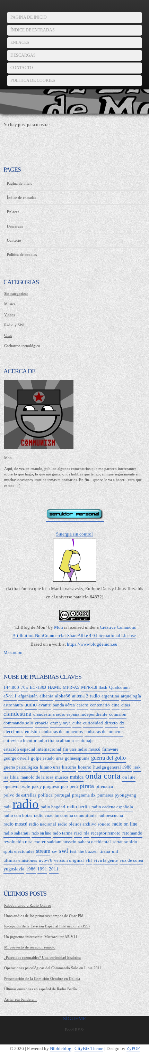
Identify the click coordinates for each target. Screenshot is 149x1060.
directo (111, 722)
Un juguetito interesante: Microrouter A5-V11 (41, 937)
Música (10, 304)
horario (84, 767)
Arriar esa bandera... (20, 999)
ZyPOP (133, 1048)
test (73, 851)
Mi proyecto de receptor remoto (29, 947)
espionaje (85, 740)
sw (54, 851)
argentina (110, 695)
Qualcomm (119, 687)
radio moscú (15, 824)
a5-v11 (10, 695)
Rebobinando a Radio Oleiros (27, 905)
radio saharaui (16, 833)
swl (63, 850)
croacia (42, 722)
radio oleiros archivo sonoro (84, 824)
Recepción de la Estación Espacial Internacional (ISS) (47, 926)
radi (7, 806)
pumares (105, 795)
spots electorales (18, 851)
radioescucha (110, 815)
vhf (89, 860)
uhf (115, 851)
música (77, 777)
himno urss (50, 767)
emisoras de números (104, 731)
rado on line (41, 833)
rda (86, 833)
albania (46, 695)
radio (25, 804)
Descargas (23, 55)
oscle (25, 786)
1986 (31, 868)
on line (128, 777)
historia (69, 767)
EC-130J (38, 687)
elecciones (13, 731)
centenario (100, 704)
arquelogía (131, 695)
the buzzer (88, 851)
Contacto (21, 68)
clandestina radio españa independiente (70, 714)
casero (82, 704)
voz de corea (131, 860)
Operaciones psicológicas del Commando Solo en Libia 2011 (53, 968)
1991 (42, 868)
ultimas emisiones (20, 860)
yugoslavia (13, 868)
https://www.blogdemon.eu (92, 644)
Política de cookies (32, 80)
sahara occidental (94, 841)
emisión (32, 731)
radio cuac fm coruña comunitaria (65, 815)
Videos (9, 314)
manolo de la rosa (36, 777)
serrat (118, 841)
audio (31, 704)
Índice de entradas (32, 30)
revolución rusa (18, 841)
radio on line (124, 824)
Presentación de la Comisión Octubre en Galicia (42, 978)
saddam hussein (62, 841)
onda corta (103, 776)
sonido (130, 841)
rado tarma (62, 833)
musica (61, 777)
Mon (58, 627)
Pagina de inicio (28, 17)
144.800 (11, 687)
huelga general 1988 (112, 767)
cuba (76, 722)
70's (24, 687)
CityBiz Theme (88, 1048)
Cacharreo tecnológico (22, 346)
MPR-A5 (71, 687)
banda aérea (64, 704)
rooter (39, 841)
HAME (54, 687)
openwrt (11, 786)
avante (44, 704)
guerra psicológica (20, 767)
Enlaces (19, 42)
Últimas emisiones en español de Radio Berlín (40, 989)
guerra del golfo (108, 758)
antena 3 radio (86, 695)
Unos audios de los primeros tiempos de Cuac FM (44, 916)
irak (137, 767)
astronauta (13, 704)
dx (122, 722)
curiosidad (93, 722)
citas (125, 704)
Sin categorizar (16, 293)
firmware (110, 749)
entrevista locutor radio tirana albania (38, 740)
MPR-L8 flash (94, 687)
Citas (8, 335)
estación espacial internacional (32, 749)
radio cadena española (112, 806)
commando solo (18, 722)
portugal (62, 795)
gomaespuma (77, 758)
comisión (117, 714)
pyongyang (125, 795)
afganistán (28, 695)
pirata (87, 785)
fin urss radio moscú (81, 749)
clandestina (17, 714)
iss (5, 777)
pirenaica (104, 786)
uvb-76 (45, 860)
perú (74, 786)
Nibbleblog (60, 1048)
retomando (132, 833)
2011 (54, 868)
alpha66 (62, 695)
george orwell (16, 758)
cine (116, 704)
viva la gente (106, 860)
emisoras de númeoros (62, 731)
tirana (104, 851)
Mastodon (13, 652)
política (45, 795)
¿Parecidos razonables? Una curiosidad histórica (42, 957)
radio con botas (17, 815)
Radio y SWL (15, 325)
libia (14, 777)
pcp (64, 786)
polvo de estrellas (19, 795)
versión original (69, 860)
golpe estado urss (47, 758)
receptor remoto (106, 833)
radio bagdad (53, 806)
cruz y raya (60, 722)
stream (43, 851)
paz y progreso (45, 786)
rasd (78, 833)
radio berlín (78, 806)
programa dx (84, 795)
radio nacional (42, 824)
